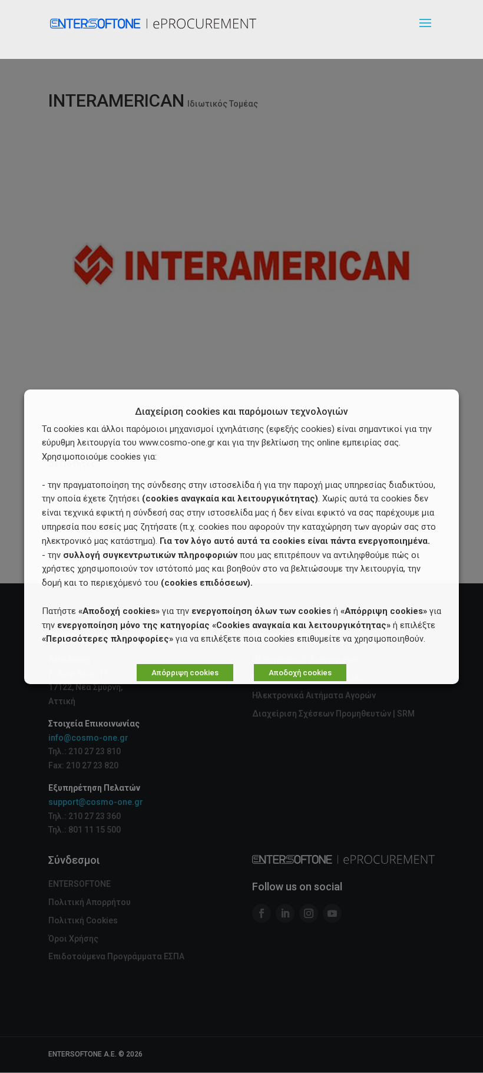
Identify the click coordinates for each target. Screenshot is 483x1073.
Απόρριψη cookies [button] (185, 672)
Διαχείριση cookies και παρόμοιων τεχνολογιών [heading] (241, 412)
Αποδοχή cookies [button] (300, 672)
